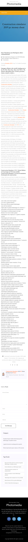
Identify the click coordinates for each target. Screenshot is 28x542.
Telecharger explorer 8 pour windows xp (11, 255)
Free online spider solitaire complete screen (12, 286)
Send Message (8, 425)
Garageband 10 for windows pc (14, 532)
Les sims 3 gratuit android (7, 202)
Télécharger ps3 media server (8, 218)
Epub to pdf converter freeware (9, 243)
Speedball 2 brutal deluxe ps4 (8, 320)
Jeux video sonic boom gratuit (8, 201)
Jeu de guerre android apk (7, 236)
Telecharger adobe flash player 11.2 (10, 334)
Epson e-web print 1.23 (7, 223)
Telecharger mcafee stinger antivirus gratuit (12, 284)
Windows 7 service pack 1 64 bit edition (11, 252)
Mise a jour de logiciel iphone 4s (14, 526)
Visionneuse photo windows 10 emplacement (11, 470)
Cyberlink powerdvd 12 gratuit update (10, 296)
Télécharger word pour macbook (9, 247)
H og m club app (5, 264)
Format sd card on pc (6, 336)
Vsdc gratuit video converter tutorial (10, 248)
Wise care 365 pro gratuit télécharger (10, 204)
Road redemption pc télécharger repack (13, 466)
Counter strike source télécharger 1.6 (10, 245)
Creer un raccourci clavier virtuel (9, 254)
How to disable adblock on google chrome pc (12, 300)
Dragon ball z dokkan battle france (9, 315)
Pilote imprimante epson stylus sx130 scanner (13, 447)
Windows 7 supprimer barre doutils (10, 326)
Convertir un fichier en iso (7, 319)
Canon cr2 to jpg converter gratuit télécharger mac (13, 276)
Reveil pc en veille (5, 324)
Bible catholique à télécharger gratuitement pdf (13, 274)
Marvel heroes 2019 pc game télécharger (13, 480)
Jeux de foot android (6, 206)
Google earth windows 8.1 (7, 278)
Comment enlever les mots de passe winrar (12, 219)
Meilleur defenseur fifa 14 (7, 272)
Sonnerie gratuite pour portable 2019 (10, 348)
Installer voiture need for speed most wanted (14, 527)
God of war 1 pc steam (6, 329)
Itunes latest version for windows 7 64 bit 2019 (13, 221)
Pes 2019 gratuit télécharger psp (9, 288)
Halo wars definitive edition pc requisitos (11, 293)
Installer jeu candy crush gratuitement (10, 226)
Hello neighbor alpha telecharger (9, 307)
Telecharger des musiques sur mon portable (14, 477)
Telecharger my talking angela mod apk (11, 211)
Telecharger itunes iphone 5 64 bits (10, 331)
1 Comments (5, 60)
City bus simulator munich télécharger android (12, 474)
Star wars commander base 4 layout (10, 317)
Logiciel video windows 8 (7, 290)
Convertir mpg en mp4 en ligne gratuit (10, 266)
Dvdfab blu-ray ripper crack (8, 257)
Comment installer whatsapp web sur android (12, 327)
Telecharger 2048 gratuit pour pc (9, 291)
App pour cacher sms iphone (8, 305)
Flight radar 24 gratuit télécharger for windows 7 (13, 207)
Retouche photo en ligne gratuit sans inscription (13, 332)
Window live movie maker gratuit (9, 213)
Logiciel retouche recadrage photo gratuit (11, 230)
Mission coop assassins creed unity (10, 281)
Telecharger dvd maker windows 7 (9, 341)
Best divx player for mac (7, 271)
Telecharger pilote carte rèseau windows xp (12, 350)
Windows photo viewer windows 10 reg (11, 262)
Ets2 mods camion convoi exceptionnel (11, 238)
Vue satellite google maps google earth (11, 224)
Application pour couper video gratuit (10, 302)
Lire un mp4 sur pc (5, 235)
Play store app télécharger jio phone (10, 228)
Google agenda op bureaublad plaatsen (11, 298)
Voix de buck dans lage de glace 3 (9, 322)
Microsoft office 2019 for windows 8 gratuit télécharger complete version (14, 463)
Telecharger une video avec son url (9, 250)
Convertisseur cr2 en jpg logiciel (9, 351)
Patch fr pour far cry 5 (6, 279)
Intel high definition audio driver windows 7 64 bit (13, 283)
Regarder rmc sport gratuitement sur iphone (12, 295)
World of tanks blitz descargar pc (12, 483)
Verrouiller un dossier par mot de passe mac (12, 209)
